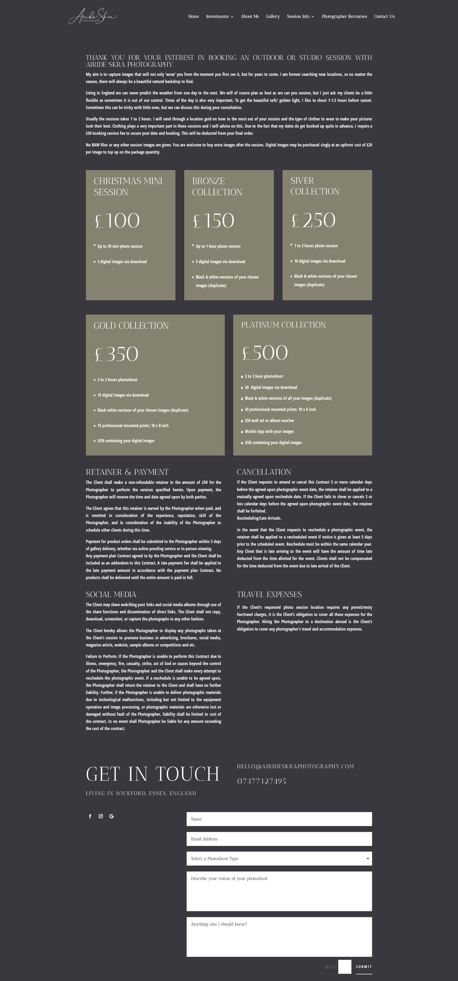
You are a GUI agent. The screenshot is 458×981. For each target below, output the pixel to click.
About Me (250, 17)
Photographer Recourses (344, 17)
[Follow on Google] (111, 816)
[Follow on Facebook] (90, 816)
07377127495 (262, 781)
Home (193, 17)
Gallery (273, 17)
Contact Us (384, 17)
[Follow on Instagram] (100, 816)
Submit (364, 966)
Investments (217, 17)
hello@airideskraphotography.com (295, 766)
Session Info (298, 17)
